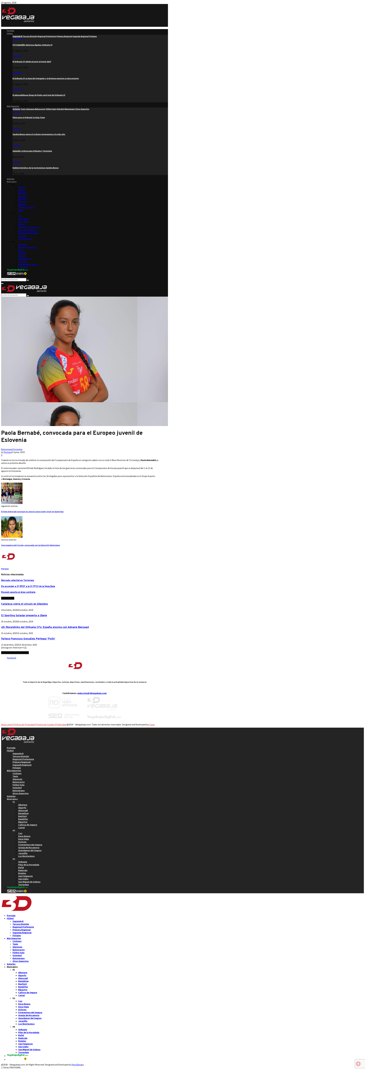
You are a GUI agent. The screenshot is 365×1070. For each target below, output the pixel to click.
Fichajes (17, 767)
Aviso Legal (6, 724)
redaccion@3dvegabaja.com (92, 693)
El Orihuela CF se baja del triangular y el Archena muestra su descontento (46, 78)
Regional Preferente (23, 759)
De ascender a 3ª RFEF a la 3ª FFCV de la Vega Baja (28, 586)
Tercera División (21, 756)
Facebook (11, 657)
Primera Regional (22, 762)
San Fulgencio (24, 259)
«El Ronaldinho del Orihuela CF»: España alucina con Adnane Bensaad (45, 627)
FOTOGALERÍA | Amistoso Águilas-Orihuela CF (32, 45)
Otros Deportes (21, 793)
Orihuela (22, 244)
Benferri (22, 199)
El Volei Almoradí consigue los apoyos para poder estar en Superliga (32, 512)
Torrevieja (23, 267)
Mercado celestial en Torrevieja (17, 580)
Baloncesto (19, 782)
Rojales (21, 256)
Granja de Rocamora (27, 230)
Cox (20, 216)
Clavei (152, 724)
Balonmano (7, 449)
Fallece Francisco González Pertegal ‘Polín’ (28, 639)
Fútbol (10, 33)
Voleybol (17, 787)
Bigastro (22, 204)
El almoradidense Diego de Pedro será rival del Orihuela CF (39, 95)
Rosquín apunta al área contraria (18, 592)
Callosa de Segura (26, 207)
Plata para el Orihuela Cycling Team (29, 117)
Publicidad (61, 724)
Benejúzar (22, 196)
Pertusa (8, 452)
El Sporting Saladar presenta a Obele (24, 615)
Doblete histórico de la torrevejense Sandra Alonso (36, 168)
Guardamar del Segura (28, 233)
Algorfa (21, 190)
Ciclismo (16, 112)
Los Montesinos (25, 239)
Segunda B (17, 39)
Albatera (22, 187)
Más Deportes (13, 106)
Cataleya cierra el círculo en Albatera (24, 604)
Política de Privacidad (24, 724)
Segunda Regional (22, 764)
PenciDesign (78, 1064)
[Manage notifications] (358, 1063)
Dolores (21, 224)
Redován (22, 253)
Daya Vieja (23, 221)
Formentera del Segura (28, 227)
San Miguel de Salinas (28, 264)
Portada (10, 31)
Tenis (15, 776)
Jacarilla (22, 236)
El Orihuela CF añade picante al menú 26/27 (32, 61)
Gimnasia (17, 779)
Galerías (10, 179)
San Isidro (22, 261)
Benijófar (22, 202)
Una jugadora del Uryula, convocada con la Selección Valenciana (30, 545)
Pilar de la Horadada (27, 247)
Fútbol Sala (18, 784)
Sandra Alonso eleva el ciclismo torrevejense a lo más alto (39, 134)
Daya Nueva (23, 219)
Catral (21, 210)
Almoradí (22, 193)
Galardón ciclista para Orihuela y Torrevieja (32, 151)
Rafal (20, 250)
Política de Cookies (45, 724)
